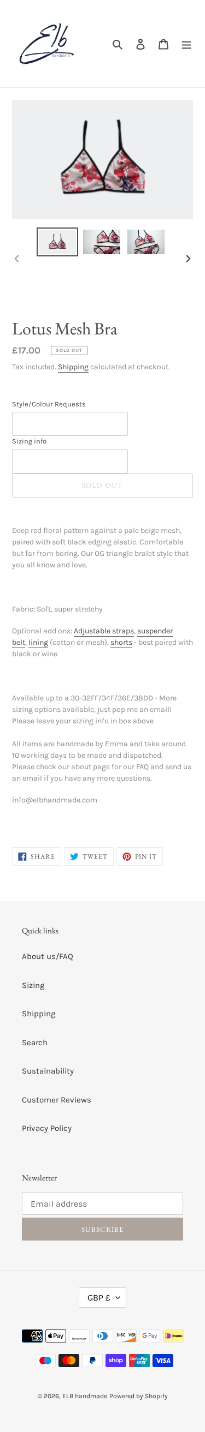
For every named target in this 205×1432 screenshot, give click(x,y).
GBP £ (98, 1297)
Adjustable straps (104, 631)
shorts (121, 642)
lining (38, 642)
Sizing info (29, 441)
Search (35, 1042)
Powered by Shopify (138, 1396)
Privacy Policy (47, 1128)
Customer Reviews (56, 1100)
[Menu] (186, 44)
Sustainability (48, 1071)
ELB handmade (84, 1396)
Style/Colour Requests (49, 404)
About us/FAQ (47, 956)
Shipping (73, 367)
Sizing (33, 985)
